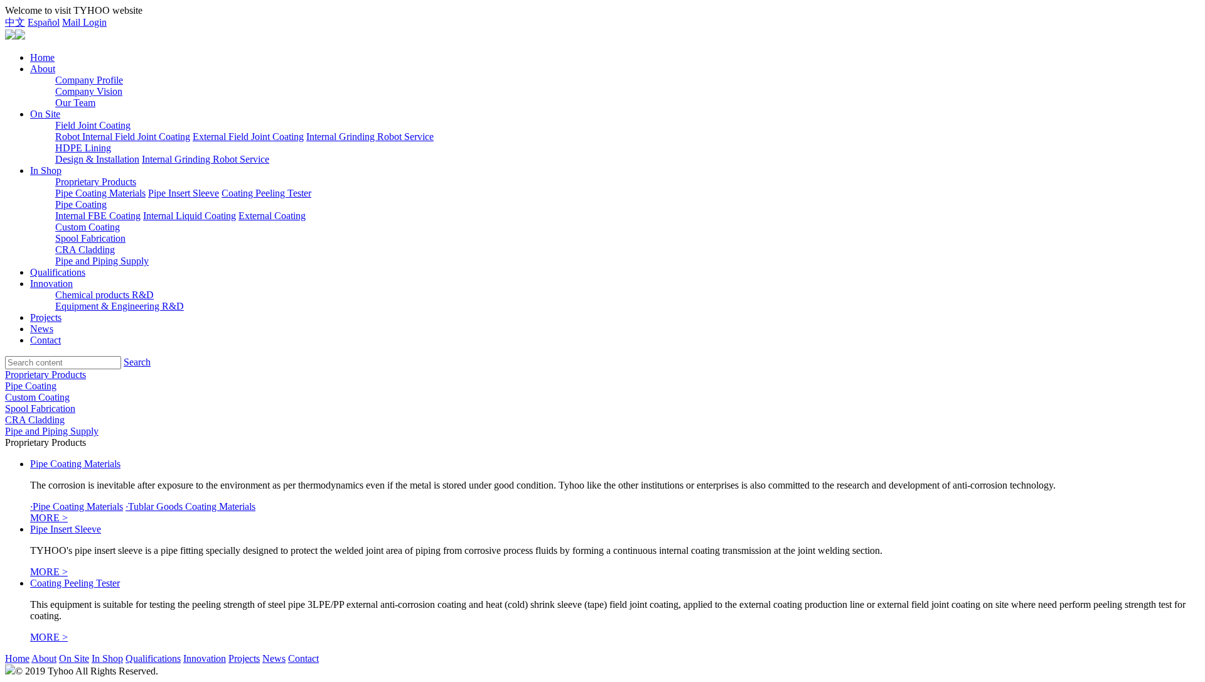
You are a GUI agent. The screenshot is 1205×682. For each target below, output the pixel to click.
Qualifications (57, 272)
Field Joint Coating (93, 125)
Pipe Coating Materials (100, 193)
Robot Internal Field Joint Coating (122, 136)
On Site (45, 114)
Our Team (75, 102)
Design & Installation (97, 159)
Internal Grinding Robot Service (370, 136)
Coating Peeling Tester (266, 193)
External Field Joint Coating (248, 136)
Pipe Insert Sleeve (183, 193)
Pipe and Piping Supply (102, 261)
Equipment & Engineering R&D (119, 306)
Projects (46, 317)
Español (44, 22)
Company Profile (89, 80)
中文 (15, 22)
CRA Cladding (85, 249)
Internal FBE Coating (98, 215)
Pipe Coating (81, 204)
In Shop (46, 170)
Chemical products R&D (104, 295)
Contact (45, 340)
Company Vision (88, 91)
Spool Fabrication (90, 238)
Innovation (51, 283)
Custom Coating (87, 227)
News (41, 328)
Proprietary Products (95, 181)
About (42, 68)
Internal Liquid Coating (189, 215)
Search (137, 362)
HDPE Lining (83, 148)
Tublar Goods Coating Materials (190, 506)
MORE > (49, 517)
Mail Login (84, 22)
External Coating (272, 215)
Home (42, 57)
